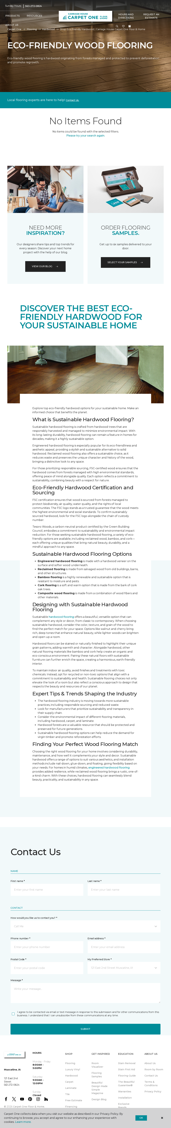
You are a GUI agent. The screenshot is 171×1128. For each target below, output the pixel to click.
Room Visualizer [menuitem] (97, 1065)
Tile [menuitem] (67, 1094)
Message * (17, 980)
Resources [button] (34, 15)
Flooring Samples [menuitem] (97, 1074)
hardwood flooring (61, 616)
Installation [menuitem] (125, 1097)
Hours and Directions (126, 16)
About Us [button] (11, 24)
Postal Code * (18, 959)
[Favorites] (123, 26)
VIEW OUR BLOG (42, 266)
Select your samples (122, 262)
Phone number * (20, 938)
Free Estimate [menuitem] (73, 1100)
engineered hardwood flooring (109, 767)
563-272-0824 (33, 6)
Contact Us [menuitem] (151, 1075)
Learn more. (23, 1121)
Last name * (94, 881)
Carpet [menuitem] (69, 1081)
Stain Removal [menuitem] (126, 1063)
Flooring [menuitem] (70, 1063)
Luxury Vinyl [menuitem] (72, 1069)
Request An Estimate (151, 16)
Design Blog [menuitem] (99, 1099)
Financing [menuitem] (71, 1106)
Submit (85, 1028)
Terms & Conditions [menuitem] (151, 1083)
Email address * (96, 938)
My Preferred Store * (99, 959)
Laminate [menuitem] (70, 1088)
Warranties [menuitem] (124, 1091)
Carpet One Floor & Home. (29, 1106)
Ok (141, 1117)
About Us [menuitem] (150, 1063)
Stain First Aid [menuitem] (126, 1069)
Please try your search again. (85, 135)
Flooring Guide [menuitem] (127, 1075)
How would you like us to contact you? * (34, 918)
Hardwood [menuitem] (71, 1075)
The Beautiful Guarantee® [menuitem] (126, 1083)
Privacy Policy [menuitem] (152, 1091)
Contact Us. (72, 100)
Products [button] (12, 15)
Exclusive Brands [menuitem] (123, 1105)
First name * (18, 881)
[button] (117, 26)
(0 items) (129, 26)
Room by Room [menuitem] (153, 1069)
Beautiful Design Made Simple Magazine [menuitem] (100, 1088)
